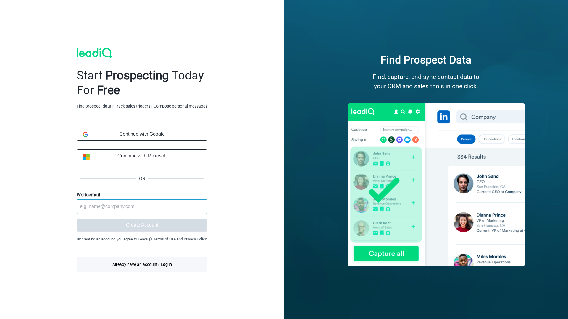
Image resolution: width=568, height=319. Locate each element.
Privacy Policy (195, 239)
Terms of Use (164, 239)
